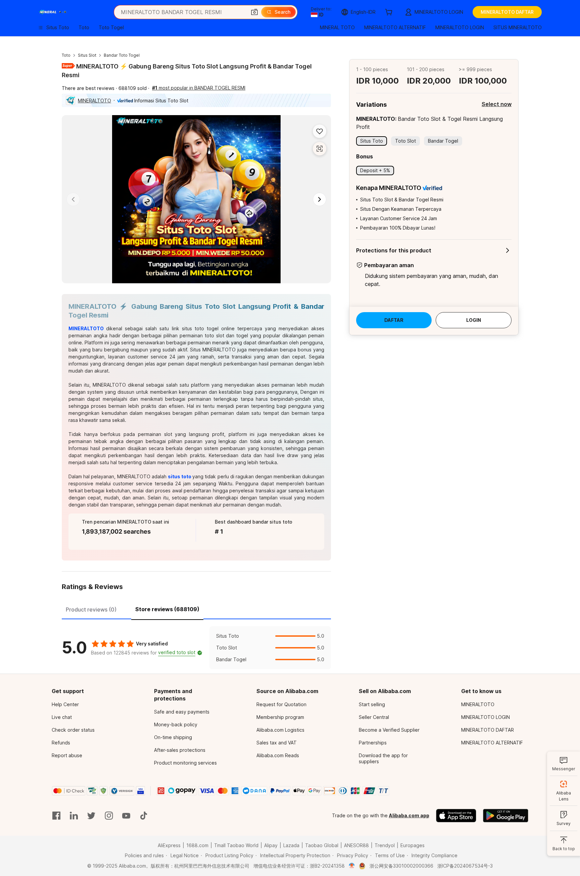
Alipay (271, 845)
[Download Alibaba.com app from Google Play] (505, 815)
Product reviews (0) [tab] (91, 609)
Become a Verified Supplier (389, 730)
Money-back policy (175, 724)
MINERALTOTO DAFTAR (487, 730)
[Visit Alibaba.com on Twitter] (91, 815)
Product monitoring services (185, 763)
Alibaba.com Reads (277, 755)
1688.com (197, 845)
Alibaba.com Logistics (280, 730)
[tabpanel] (196, 648)
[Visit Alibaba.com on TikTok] (143, 815)
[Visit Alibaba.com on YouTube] (126, 815)
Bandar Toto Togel (122, 55)
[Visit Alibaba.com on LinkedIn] (74, 815)
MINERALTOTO (94, 100)
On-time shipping (173, 737)
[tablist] (196, 608)
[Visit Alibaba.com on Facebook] (56, 815)
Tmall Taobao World (236, 845)
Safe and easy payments (181, 712)
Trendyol (385, 845)
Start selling (372, 704)
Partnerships (373, 742)
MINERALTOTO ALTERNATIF (492, 742)
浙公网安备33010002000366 (401, 866)
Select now (497, 104)
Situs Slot (87, 55)
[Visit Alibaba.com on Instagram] (108, 815)
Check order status (73, 730)
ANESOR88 (356, 845)
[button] (254, 12)
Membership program (280, 717)
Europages (412, 845)
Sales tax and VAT (276, 742)
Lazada (291, 845)
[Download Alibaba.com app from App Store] (456, 815)
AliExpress (169, 845)
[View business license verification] (352, 866)
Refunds (61, 742)
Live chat (62, 717)
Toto (66, 55)
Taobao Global (321, 845)
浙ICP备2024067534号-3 (465, 866)
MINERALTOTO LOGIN (485, 717)
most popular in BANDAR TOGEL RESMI (198, 88)
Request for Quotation (281, 704)
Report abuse (67, 755)
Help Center (65, 704)
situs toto (179, 476)
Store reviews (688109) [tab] (167, 609)
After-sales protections (179, 750)
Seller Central (374, 717)
